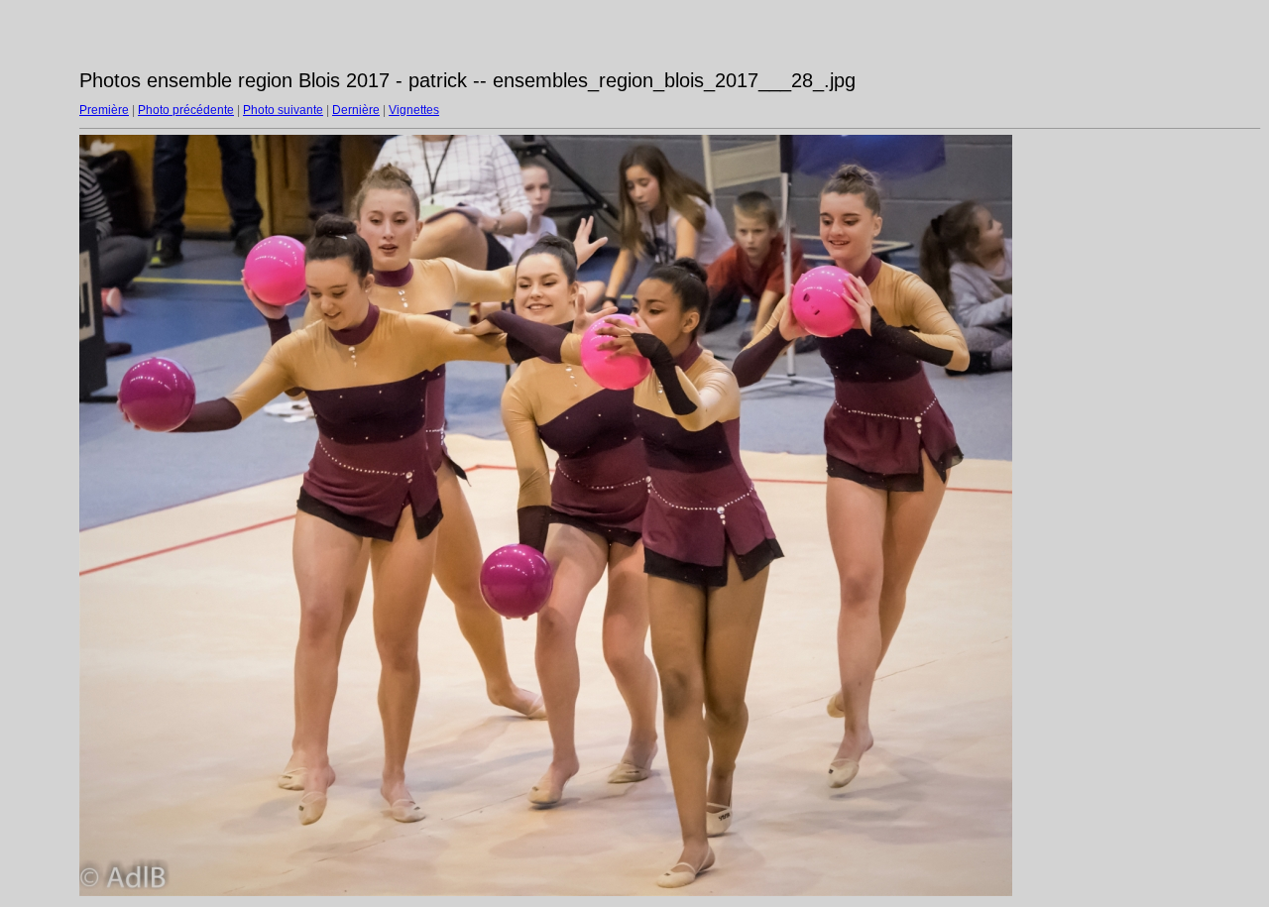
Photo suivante (283, 110)
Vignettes (414, 110)
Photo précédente (186, 110)
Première (104, 110)
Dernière (356, 110)
